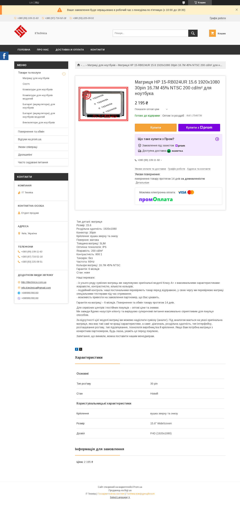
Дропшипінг (25, 154)
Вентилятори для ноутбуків (39, 122)
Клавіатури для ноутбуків (38, 89)
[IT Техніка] (22, 39)
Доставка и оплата (70, 49)
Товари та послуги (29, 72)
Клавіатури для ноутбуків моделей (38, 97)
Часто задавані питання (33, 162)
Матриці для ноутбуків (102, 65)
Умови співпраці (27, 146)
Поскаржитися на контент (111, 493)
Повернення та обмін (31, 131)
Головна (24, 49)
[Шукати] (193, 33)
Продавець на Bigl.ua (120, 490)
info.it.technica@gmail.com (36, 287)
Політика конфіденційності (140, 493)
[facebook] (76, 349)
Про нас (43, 49)
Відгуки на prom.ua (29, 139)
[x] (80, 349)
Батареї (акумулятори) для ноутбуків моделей (39, 115)
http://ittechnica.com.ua (33, 282)
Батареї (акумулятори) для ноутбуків (39, 106)
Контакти (98, 49)
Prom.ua (137, 487)
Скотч (26, 83)
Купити (155, 127)
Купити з (192, 127)
